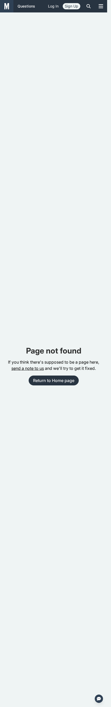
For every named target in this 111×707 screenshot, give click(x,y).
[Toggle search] (88, 6)
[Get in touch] (99, 699)
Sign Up (71, 6)
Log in (53, 6)
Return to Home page (53, 380)
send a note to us (27, 368)
